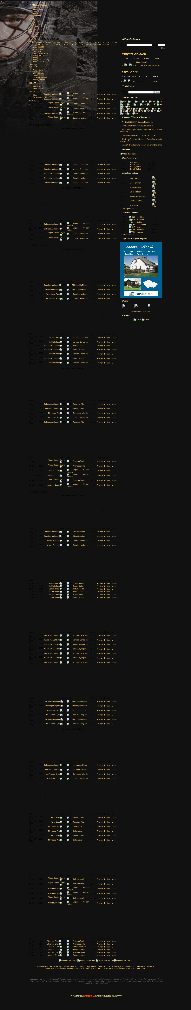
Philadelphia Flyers (79, 285)
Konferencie (37, 35)
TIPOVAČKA (33, 67)
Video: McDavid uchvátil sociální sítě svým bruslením (142, 145)
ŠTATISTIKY (33, 42)
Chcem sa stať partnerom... (141, 312)
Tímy (34, 46)
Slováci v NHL (38, 49)
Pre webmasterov (39, 97)
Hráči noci (156, 76)
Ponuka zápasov (39, 70)
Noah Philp (134, 205)
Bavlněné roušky (56, 966)
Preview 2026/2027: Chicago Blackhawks (137, 122)
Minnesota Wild (78, 404)
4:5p (149, 65)
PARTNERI (33, 92)
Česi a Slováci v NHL (41, 53)
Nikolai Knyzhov (136, 201)
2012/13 (97, 43)
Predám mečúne (85, 968)
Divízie (35, 37)
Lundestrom (141, 225)
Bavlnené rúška (42, 966)
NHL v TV (36, 24)
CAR (122, 65)
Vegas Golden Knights (56, 103)
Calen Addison (135, 192)
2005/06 (41, 43)
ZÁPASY (32, 19)
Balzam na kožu (117, 966)
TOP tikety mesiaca (40, 78)
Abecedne (36, 86)
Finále (157, 58)
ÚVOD (31, 2)
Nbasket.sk (150, 966)
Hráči (35, 48)
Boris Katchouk (135, 187)
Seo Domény (91, 966)
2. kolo (136, 58)
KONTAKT (33, 100)
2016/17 (49, 45)
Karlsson (140, 232)
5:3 (153, 65)
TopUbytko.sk (69, 966)
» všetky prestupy (127, 209)
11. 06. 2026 (126, 76)
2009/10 (73, 43)
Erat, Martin (134, 162)
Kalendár (36, 22)
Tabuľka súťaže (38, 72)
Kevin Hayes (134, 178)
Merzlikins (140, 217)
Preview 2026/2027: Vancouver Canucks (137, 126)
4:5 (142, 65)
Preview (100, 94)
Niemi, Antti (134, 165)
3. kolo (146, 58)
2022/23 (97, 45)
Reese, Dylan (135, 167)
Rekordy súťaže (39, 80)
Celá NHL (36, 39)
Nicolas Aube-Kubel (137, 196)
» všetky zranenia (127, 235)
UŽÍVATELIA (33, 83)
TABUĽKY (33, 32)
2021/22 (89, 45)
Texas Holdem (109, 968)
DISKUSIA (33, 65)
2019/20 (73, 45)
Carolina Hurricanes (51, 94)
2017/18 (57, 45)
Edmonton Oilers (53, 941)
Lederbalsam (50, 968)
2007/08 (57, 43)
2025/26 (41, 47)
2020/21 (81, 45)
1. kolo (126, 58)
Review (107, 94)
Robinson (140, 230)
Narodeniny (37, 16)
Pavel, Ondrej (135, 169)
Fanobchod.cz (129, 966)
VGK (134, 65)
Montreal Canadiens (80, 165)
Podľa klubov (38, 88)
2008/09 (65, 43)
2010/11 (81, 43)
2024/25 (114, 45)
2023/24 (105, 45)
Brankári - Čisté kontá (41, 61)
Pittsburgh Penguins (53, 701)
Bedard (139, 222)
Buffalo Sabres (54, 338)
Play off (35, 26)
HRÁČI (31, 4)
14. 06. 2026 (136, 77)
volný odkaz (61, 968)
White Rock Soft (104, 966)
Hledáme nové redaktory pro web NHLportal (138, 135)
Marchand (140, 220)
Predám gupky (72, 968)
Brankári (36, 57)
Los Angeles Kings (80, 765)
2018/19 (65, 45)
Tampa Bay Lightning (52, 635)
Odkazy (35, 95)
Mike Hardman (135, 183)
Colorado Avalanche (52, 224)
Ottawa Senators (79, 532)
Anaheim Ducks (79, 461)
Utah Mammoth (78, 879)
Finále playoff (141, 62)
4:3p (145, 65)
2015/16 (41, 45)
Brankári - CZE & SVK (41, 59)
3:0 (158, 65)
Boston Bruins (78, 583)
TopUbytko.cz (80, 966)
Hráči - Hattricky (39, 55)
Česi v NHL (37, 51)
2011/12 (89, 43)
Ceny (35, 76)
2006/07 (49, 43)
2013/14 (105, 43)
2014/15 (114, 43)
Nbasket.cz (140, 966)
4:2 (156, 65)
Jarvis (139, 227)
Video (114, 94)
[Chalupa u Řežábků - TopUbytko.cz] (141, 298)
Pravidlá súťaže (39, 74)
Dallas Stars (55, 818)
